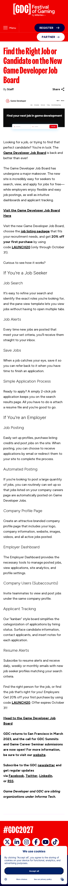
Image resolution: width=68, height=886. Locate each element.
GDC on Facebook (36, 842)
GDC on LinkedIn (17, 842)
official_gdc (7, 842)
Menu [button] (12, 27)
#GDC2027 (18, 830)
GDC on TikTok (55, 842)
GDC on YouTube (46, 842)
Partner (48, 37)
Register (46, 28)
